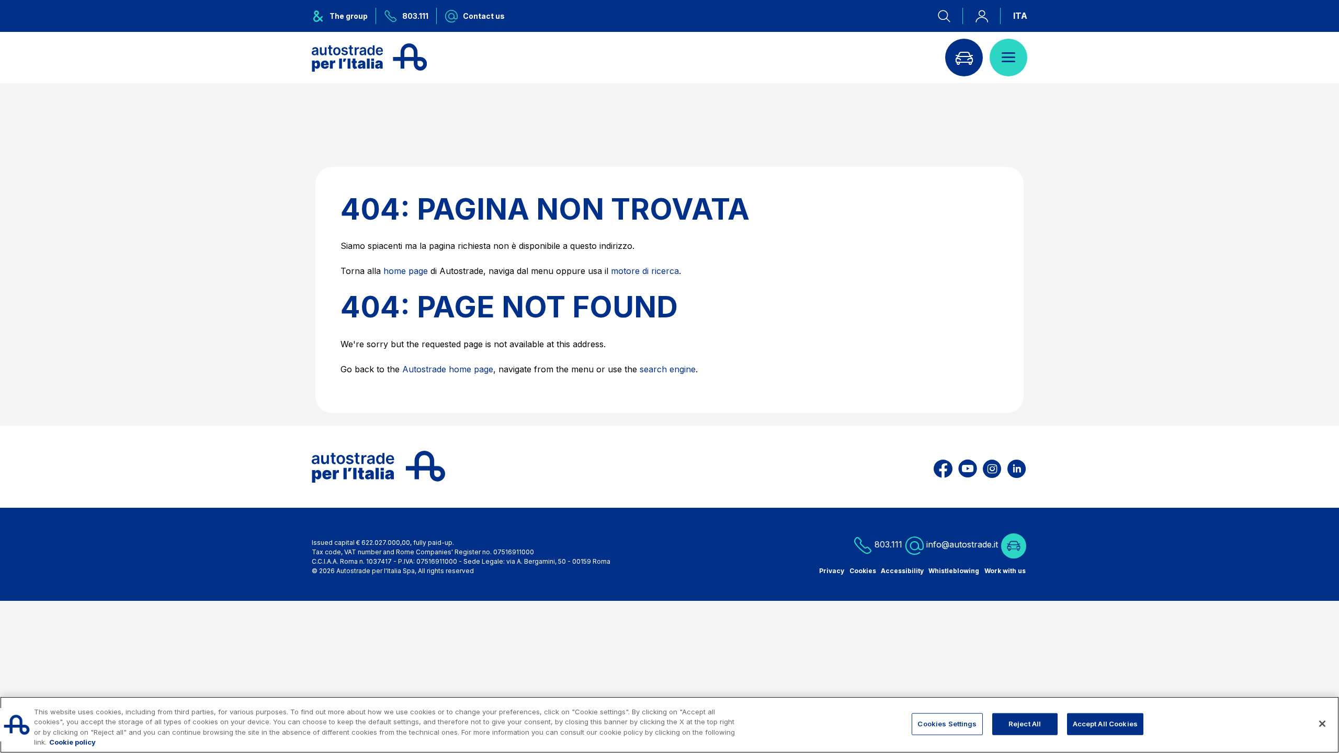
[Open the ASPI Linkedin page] (1016, 467)
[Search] (950, 16)
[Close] (1322, 723)
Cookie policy (72, 742)
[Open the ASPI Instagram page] (992, 467)
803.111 (887, 544)
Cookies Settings (947, 724)
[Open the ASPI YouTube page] (967, 467)
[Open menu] (1008, 57)
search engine (668, 369)
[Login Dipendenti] (982, 16)
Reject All (1024, 724)
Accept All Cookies (1105, 724)
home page (405, 271)
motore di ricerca (645, 271)
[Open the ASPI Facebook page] (943, 467)
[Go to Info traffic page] (964, 57)
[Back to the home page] (369, 57)
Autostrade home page (447, 369)
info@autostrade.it (962, 544)
